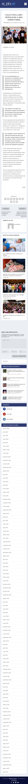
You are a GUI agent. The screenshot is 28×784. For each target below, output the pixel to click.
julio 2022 (5, 602)
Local (20, 22)
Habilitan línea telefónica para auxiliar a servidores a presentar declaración (14, 275)
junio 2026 (5, 435)
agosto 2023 (6, 556)
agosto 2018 (6, 768)
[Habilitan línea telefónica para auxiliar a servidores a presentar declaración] (14, 265)
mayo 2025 (5, 481)
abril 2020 (5, 697)
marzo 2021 (6, 658)
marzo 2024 (6, 531)
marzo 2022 (6, 616)
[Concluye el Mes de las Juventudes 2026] (4, 379)
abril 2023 (5, 570)
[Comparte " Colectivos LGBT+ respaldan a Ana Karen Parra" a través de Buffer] (22, 198)
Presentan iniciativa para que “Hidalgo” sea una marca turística (13, 295)
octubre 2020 (6, 676)
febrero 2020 (6, 704)
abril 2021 (5, 655)
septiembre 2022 (7, 595)
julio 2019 (5, 729)
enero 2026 (5, 453)
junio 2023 (5, 563)
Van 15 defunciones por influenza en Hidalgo (13, 254)
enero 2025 (5, 495)
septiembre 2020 (7, 680)
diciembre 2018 (6, 754)
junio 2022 (5, 605)
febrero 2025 (6, 492)
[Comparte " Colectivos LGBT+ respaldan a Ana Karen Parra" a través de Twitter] (8, 198)
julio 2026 (5, 432)
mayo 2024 (5, 524)
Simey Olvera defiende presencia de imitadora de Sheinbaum (16, 385)
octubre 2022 (6, 591)
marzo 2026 (6, 446)
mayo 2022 (5, 609)
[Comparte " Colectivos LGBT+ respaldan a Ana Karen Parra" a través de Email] (14, 201)
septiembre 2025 (7, 467)
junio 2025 (5, 478)
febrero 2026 (6, 449)
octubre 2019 (6, 719)
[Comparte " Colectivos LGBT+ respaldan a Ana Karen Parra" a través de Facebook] (5, 198)
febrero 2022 (6, 619)
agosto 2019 (6, 726)
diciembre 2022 (6, 584)
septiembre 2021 (7, 637)
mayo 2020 (5, 694)
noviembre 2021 (7, 630)
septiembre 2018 (7, 765)
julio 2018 (5, 772)
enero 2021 (5, 665)
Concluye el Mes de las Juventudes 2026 (15, 378)
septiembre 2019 (7, 722)
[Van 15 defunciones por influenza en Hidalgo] (14, 245)
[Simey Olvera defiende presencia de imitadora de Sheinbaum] (4, 385)
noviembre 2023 (7, 545)
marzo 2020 (6, 701)
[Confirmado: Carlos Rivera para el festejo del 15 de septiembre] (4, 391)
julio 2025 (5, 474)
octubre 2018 (6, 761)
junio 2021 (5, 648)
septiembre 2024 (7, 510)
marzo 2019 (6, 743)
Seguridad (19, 374)
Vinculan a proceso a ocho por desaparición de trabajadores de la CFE (16, 371)
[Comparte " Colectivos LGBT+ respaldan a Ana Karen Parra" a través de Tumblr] (14, 198)
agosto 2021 (6, 641)
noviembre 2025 (7, 460)
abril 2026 (5, 442)
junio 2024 (5, 520)
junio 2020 (5, 690)
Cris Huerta (14, 22)
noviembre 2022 (7, 587)
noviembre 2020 (7, 672)
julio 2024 (5, 517)
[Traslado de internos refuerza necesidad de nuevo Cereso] (4, 398)
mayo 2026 (5, 439)
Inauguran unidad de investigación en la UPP (14, 316)
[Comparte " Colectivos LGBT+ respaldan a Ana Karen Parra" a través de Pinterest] (16, 198)
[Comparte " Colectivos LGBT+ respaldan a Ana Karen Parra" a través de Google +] (11, 198)
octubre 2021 (6, 634)
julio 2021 (5, 644)
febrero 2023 (6, 577)
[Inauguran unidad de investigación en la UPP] (14, 306)
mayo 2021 (5, 651)
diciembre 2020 (6, 669)
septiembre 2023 (7, 552)
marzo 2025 (6, 488)
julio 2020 (5, 687)
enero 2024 (5, 538)
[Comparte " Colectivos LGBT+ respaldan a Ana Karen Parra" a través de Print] (16, 201)
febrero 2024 (6, 534)
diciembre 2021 (6, 626)
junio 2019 (5, 733)
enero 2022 (5, 623)
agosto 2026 (6, 428)
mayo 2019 (5, 736)
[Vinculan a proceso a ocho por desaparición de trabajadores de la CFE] (4, 371)
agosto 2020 (6, 683)
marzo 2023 (6, 573)
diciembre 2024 (6, 499)
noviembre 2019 (7, 715)
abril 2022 (5, 612)
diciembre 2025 (6, 456)
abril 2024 (5, 527)
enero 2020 (5, 708)
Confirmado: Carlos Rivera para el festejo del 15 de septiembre (15, 391)
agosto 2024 (6, 513)
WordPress (14, 780)
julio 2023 (5, 559)
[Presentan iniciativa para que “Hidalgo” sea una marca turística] (14, 286)
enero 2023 (5, 580)
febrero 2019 (6, 747)
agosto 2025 (6, 471)
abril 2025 (5, 485)
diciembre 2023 (6, 541)
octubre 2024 (6, 506)
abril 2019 (5, 740)
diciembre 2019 (6, 711)
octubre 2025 (6, 464)
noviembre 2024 (7, 502)
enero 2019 (5, 750)
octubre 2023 (6, 549)
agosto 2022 (6, 598)
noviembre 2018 (7, 757)
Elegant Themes (13, 778)
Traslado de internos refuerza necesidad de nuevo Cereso (14, 397)
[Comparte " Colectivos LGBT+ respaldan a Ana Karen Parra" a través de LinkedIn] (19, 198)
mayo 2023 (5, 566)
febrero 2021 (6, 662)
